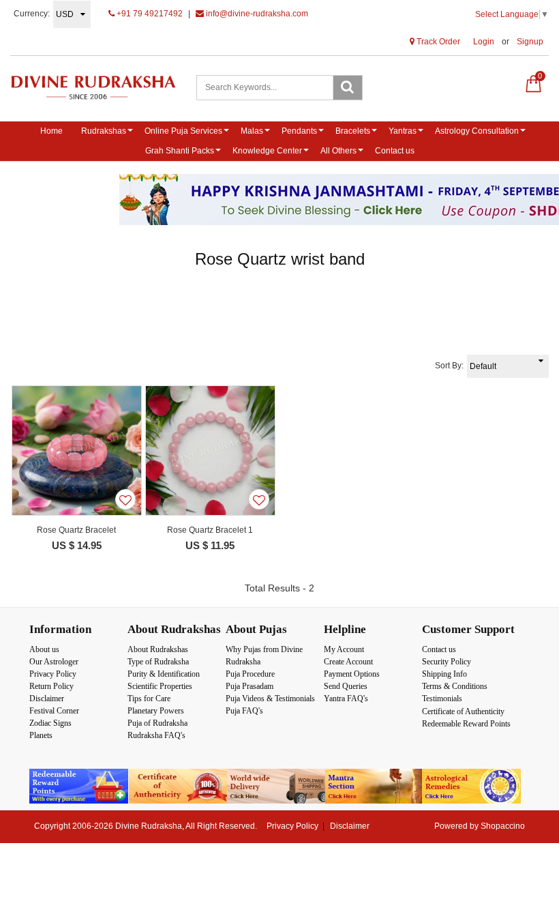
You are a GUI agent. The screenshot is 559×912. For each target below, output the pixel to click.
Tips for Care (148, 698)
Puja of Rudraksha (157, 723)
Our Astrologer (53, 661)
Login (483, 41)
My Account (344, 649)
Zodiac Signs (50, 723)
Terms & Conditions (454, 686)
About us (44, 649)
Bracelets (352, 131)
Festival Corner (54, 711)
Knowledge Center (267, 151)
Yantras (403, 131)
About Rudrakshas (157, 649)
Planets (40, 735)
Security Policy (446, 661)
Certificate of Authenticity (463, 711)
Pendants (299, 131)
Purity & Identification (163, 674)
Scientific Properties (159, 686)
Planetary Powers (155, 711)
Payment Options (352, 674)
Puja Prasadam (249, 686)
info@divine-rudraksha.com (256, 13)
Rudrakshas (103, 131)
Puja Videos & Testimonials (270, 698)
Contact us (394, 151)
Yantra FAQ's (346, 698)
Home (51, 131)
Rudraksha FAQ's (156, 735)
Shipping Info (444, 674)
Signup (530, 41)
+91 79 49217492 (149, 13)
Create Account (348, 661)
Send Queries (345, 686)
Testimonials (442, 698)
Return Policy (51, 686)
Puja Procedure (250, 674)
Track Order (437, 41)
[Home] (93, 87)
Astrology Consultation (477, 131)
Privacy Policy (52, 674)
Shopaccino (503, 826)
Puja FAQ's (244, 711)
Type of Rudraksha (158, 661)
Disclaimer (46, 698)
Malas (252, 131)
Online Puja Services (183, 131)
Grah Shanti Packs (179, 151)
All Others (338, 151)
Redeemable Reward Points (466, 724)
